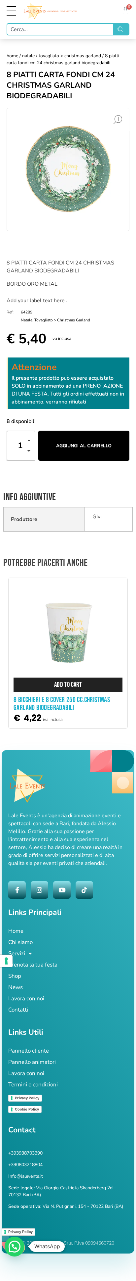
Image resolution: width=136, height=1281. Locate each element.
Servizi (16, 953)
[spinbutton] (21, 445)
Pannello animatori (32, 1062)
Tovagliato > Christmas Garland (70, 56)
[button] (30, 441)
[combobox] (60, 29)
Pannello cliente (28, 1051)
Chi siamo (20, 942)
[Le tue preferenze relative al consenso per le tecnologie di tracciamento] (6, 961)
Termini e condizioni (33, 1084)
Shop (14, 976)
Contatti (18, 1010)
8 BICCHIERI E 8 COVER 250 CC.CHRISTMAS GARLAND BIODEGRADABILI (62, 703)
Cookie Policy (27, 1109)
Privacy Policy (27, 1098)
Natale (28, 56)
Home (12, 56)
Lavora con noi (26, 998)
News (15, 987)
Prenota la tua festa (32, 965)
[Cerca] (121, 29)
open (117, 119)
